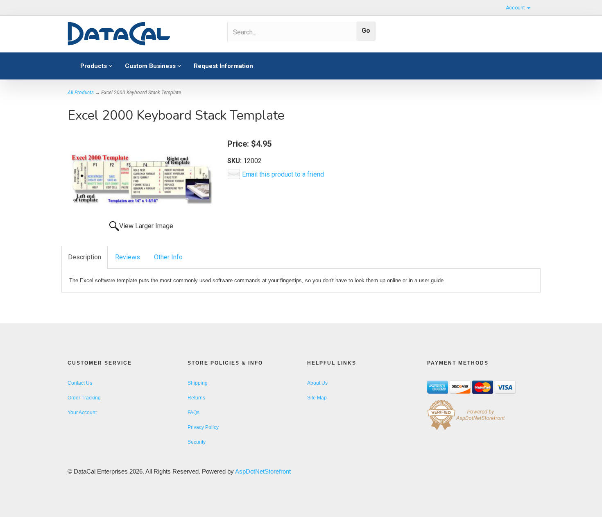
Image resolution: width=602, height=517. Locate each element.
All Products (81, 92)
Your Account (82, 412)
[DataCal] (141, 34)
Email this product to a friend (283, 174)
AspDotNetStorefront (263, 471)
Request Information (223, 66)
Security (197, 442)
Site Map (317, 398)
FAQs (193, 412)
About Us (317, 383)
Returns (196, 398)
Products (94, 66)
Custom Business (151, 66)
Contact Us (80, 383)
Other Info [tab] (168, 257)
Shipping (198, 383)
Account (516, 8)
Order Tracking (84, 398)
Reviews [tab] (127, 257)
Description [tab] (84, 257)
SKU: (235, 161)
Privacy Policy (203, 427)
